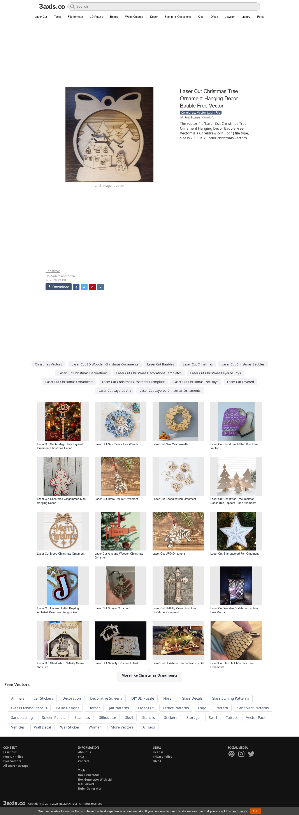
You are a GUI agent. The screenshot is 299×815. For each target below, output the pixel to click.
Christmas (53, 271)
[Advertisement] (149, 55)
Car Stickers (43, 698)
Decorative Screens (106, 698)
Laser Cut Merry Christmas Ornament (60, 553)
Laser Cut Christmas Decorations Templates (148, 373)
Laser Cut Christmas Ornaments (69, 381)
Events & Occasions (178, 16)
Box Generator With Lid (95, 779)
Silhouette (107, 717)
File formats (75, 16)
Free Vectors (12, 761)
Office (214, 16)
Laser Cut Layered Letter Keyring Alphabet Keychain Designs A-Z (58, 610)
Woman (95, 727)
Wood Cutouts (134, 16)
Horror (94, 708)
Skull (129, 717)
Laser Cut (41, 16)
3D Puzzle (96, 16)
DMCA (157, 761)
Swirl (213, 717)
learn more (240, 811)
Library (246, 16)
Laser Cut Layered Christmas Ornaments (170, 390)
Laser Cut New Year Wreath (170, 444)
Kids (201, 16)
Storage (193, 717)
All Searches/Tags (15, 766)
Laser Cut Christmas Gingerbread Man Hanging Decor (61, 501)
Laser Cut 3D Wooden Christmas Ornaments (105, 364)
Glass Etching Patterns (230, 698)
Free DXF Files (13, 757)
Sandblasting (22, 717)
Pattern (222, 708)
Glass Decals (192, 698)
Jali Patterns (119, 708)
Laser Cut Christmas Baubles (243, 364)
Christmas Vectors (48, 364)
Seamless (82, 717)
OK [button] (255, 811)
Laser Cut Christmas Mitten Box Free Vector (234, 446)
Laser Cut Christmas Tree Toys (195, 381)
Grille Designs (67, 708)
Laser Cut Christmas (198, 364)
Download (60, 286)
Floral (167, 698)
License (158, 752)
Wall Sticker (69, 727)
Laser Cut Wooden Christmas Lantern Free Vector (234, 610)
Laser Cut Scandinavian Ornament (174, 499)
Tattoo (231, 717)
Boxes (114, 16)
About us (84, 752)
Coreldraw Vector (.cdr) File (200, 112)
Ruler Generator (90, 788)
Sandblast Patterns (253, 708)
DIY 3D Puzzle (142, 698)
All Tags (148, 727)
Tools (57, 16)
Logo (202, 708)
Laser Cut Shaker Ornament (112, 608)
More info (208, 117)
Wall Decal (42, 727)
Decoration (71, 698)
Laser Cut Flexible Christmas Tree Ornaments (231, 665)
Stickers (170, 717)
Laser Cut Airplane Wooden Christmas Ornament (119, 555)
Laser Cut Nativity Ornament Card (116, 663)
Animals (17, 698)
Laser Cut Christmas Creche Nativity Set (178, 663)
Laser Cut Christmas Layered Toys (215, 373)
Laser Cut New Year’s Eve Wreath (116, 444)
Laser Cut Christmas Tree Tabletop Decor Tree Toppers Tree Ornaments (233, 501)
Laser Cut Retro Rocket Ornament (116, 499)
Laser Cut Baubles (160, 364)
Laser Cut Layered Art (114, 390)
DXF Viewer (86, 784)
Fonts (260, 16)
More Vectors (122, 727)
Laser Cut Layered (240, 381)
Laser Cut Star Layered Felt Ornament (234, 553)
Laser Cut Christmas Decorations (82, 373)
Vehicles (18, 727)
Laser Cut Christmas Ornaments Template (133, 381)
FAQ (81, 757)
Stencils (148, 717)
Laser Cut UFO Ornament (169, 553)
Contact (84, 761)
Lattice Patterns (176, 708)
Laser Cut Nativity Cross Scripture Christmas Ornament (174, 610)
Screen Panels (53, 717)
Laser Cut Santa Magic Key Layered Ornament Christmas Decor (60, 446)
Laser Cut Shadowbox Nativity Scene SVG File (60, 665)
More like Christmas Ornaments (149, 675)
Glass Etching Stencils (29, 708)
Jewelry (230, 16)
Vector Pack (256, 717)
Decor (154, 16)
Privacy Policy (162, 757)
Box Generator (88, 775)
